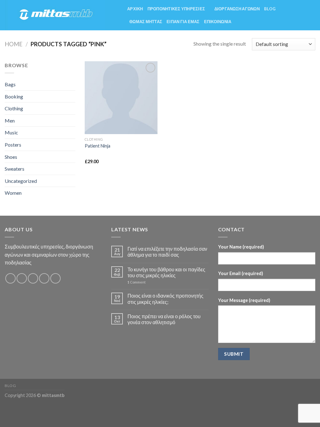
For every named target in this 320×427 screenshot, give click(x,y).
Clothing (14, 108)
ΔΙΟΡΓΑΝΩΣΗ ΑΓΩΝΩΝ (237, 8)
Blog (270, 8)
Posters (13, 145)
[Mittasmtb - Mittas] (61, 15)
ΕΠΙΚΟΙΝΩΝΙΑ (218, 21)
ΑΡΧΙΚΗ (135, 8)
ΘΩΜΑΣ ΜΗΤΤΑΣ (145, 21)
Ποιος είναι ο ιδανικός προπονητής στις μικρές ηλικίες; (165, 298)
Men (10, 120)
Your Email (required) (240, 273)
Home (13, 44)
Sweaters (14, 169)
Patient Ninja (97, 145)
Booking (14, 96)
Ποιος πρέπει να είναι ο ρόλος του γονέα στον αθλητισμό (164, 319)
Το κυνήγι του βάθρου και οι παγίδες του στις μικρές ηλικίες (166, 272)
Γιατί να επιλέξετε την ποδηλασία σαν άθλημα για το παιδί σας (167, 252)
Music (11, 132)
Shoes (11, 157)
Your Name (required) (241, 246)
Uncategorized (21, 181)
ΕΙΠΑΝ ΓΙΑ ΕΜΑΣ (183, 21)
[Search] (313, 15)
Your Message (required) (244, 300)
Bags (10, 84)
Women (13, 193)
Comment (137, 282)
